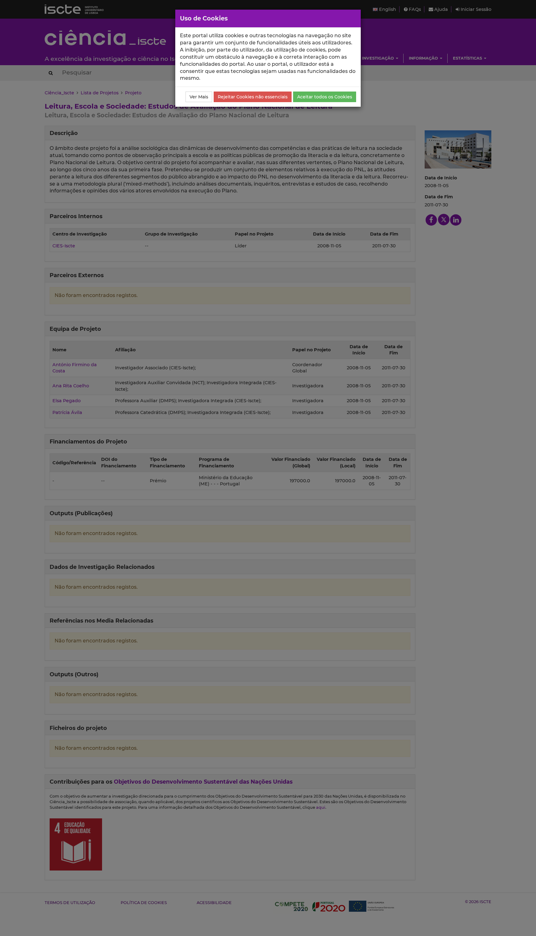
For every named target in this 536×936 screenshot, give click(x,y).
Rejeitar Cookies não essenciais (253, 97)
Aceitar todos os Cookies (324, 97)
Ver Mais (199, 97)
